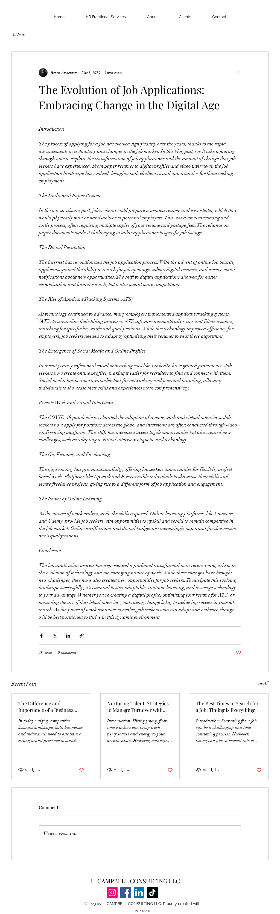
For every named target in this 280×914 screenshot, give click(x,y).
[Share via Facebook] (41, 635)
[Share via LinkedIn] (68, 635)
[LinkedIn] (139, 892)
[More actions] (238, 72)
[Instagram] (112, 892)
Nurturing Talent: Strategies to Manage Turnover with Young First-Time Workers (138, 706)
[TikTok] (152, 892)
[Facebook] (125, 892)
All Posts (18, 35)
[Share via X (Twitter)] (54, 635)
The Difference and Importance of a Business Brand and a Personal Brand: (49, 706)
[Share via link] (81, 635)
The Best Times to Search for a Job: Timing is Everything (227, 706)
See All (263, 683)
